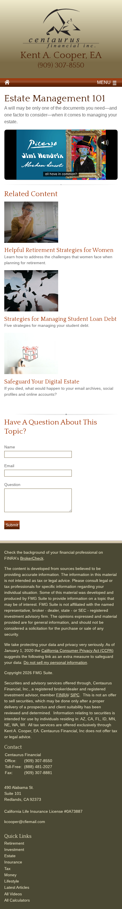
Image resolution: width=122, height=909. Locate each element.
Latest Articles (16, 887)
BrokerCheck (31, 558)
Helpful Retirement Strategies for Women (58, 250)
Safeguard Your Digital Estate (41, 382)
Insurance (13, 862)
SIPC (74, 695)
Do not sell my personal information (55, 662)
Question (12, 484)
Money (10, 875)
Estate (10, 855)
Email (9, 465)
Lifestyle (11, 881)
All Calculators (17, 900)
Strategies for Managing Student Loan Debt (60, 319)
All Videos (13, 894)
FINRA (62, 695)
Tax (7, 868)
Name (9, 447)
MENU (104, 82)
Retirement (14, 843)
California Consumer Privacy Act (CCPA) (77, 650)
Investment (14, 849)
